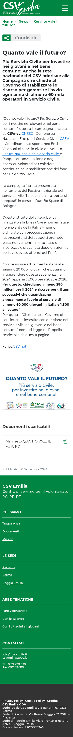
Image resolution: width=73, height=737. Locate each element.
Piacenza (8, 567)
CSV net (19, 346)
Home (7, 21)
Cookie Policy (35, 701)
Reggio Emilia (12, 583)
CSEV (64, 139)
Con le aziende (13, 619)
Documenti (10, 531)
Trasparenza (11, 523)
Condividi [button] (25, 38)
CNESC (27, 134)
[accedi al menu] (65, 8)
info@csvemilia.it (14, 654)
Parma (7, 575)
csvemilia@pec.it (14, 657)
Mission (7, 539)
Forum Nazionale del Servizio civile (31, 154)
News (23, 21)
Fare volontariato (14, 611)
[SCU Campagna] (36, 387)
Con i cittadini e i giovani (20, 626)
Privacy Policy (12, 701)
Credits (52, 701)
